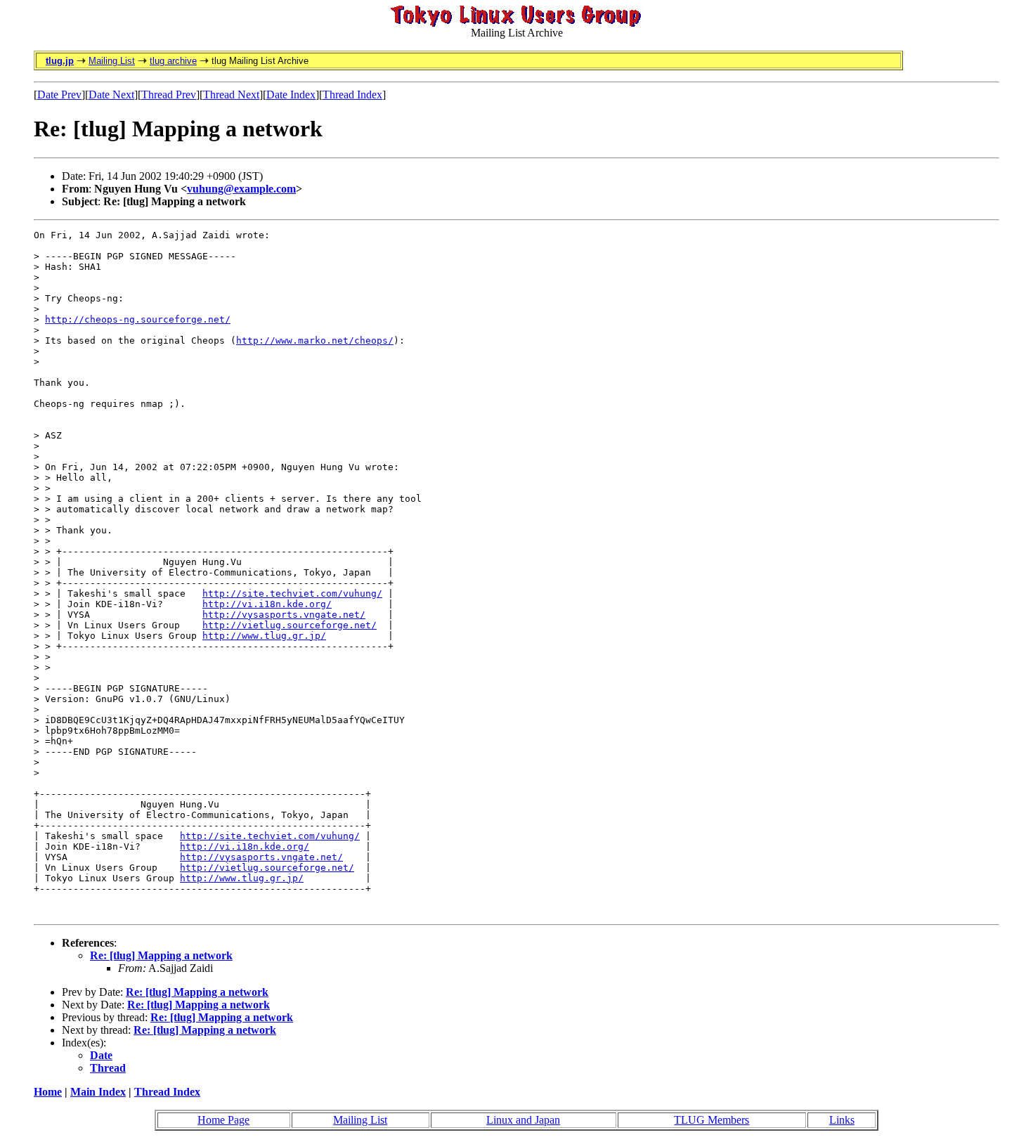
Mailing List (112, 61)
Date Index (291, 94)
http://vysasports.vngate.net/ (283, 614)
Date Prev (59, 94)
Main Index (98, 1092)
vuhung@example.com (241, 189)
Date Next (111, 94)
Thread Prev (168, 94)
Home (48, 1092)
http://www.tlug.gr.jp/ (264, 635)
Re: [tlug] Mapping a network (161, 955)
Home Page (223, 1120)
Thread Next (231, 94)
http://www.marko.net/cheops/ (315, 340)
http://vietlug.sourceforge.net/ (289, 625)
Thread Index (352, 94)
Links (842, 1120)
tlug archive (173, 61)
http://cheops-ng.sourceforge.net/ (137, 319)
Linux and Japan (523, 1120)
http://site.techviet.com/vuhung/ (292, 593)
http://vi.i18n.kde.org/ (267, 604)
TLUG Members (711, 1120)
